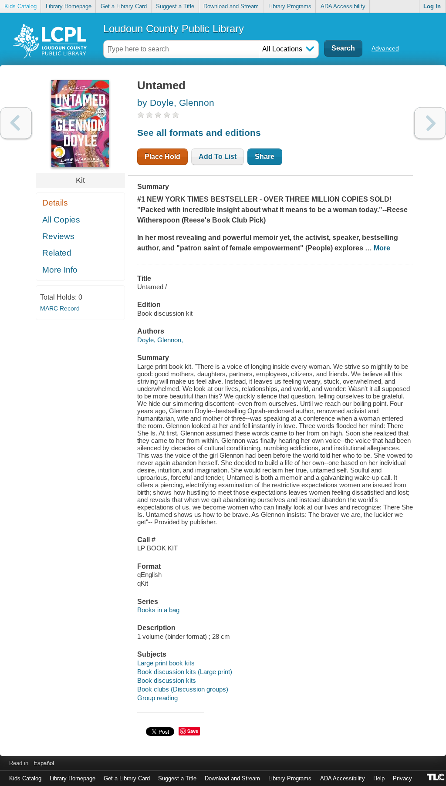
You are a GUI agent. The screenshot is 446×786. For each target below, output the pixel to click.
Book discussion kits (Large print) (184, 671)
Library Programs (289, 6)
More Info (60, 269)
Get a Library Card (124, 6)
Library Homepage (68, 6)
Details (55, 202)
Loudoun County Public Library (173, 28)
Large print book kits (166, 663)
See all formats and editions (199, 133)
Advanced (385, 48)
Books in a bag (158, 610)
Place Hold (162, 156)
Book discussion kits (166, 680)
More (382, 248)
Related (56, 252)
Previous (16, 123)
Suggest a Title (175, 6)
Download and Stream (231, 6)
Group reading (157, 698)
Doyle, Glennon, (160, 340)
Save (192, 731)
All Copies (61, 219)
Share (264, 156)
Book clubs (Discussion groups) (182, 689)
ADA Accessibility (343, 6)
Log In (432, 6)
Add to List (218, 156)
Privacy (402, 778)
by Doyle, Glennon (175, 103)
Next (430, 123)
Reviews (58, 236)
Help (379, 778)
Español (44, 763)
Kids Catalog (20, 6)
